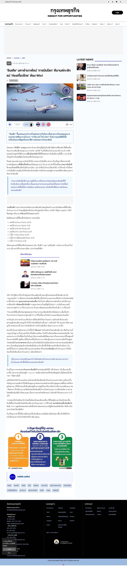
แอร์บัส (23, 485)
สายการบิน (44, 485)
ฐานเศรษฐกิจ (112, 514)
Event (116, 24)
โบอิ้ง (29, 485)
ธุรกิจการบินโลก (32, 490)
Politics (88, 24)
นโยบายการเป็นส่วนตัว (62, 526)
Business (36, 24)
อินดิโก (42, 490)
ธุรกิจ (23, 58)
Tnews (99, 514)
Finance (27, 24)
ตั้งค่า (9, 553)
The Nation (88, 508)
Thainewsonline (89, 514)
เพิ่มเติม (5, 545)
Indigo (48, 490)
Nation (99, 511)
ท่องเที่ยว (16, 485)
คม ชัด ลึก (111, 508)
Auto (61, 24)
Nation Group (101, 508)
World (67, 24)
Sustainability (52, 24)
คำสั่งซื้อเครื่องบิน (12, 490)
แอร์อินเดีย (55, 490)
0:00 (16, 124)
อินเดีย (9, 485)
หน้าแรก (9, 58)
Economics (18, 24)
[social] (108, 2)
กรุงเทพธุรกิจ (89, 511)
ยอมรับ (9, 549)
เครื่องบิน (36, 485)
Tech (43, 24)
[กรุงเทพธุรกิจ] (9, 24)
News (101, 24)
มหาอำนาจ (23, 490)
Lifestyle (94, 24)
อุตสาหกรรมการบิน (55, 485)
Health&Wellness (77, 24)
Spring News (112, 511)
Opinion (109, 24)
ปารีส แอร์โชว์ (67, 485)
